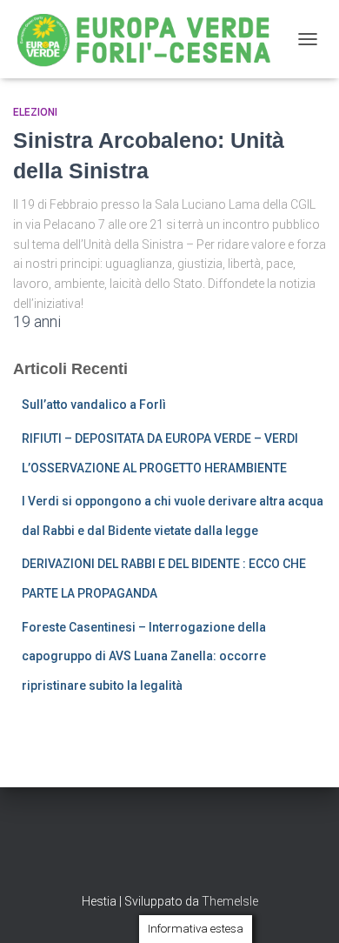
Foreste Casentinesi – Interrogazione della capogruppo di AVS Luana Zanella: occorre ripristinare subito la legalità (144, 656)
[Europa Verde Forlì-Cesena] (151, 39)
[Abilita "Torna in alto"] (304, 908)
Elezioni (35, 112)
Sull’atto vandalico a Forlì (94, 404)
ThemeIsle (230, 901)
